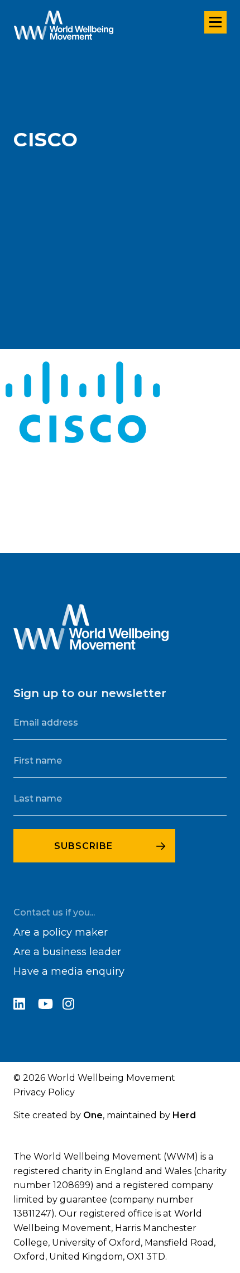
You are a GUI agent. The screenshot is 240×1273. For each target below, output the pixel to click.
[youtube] (50, 1005)
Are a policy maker (60, 932)
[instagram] (74, 1005)
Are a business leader (67, 952)
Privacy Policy (44, 1092)
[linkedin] (25, 1005)
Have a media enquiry (68, 971)
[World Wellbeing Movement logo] (63, 25)
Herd (184, 1115)
